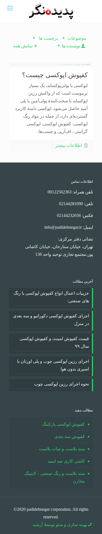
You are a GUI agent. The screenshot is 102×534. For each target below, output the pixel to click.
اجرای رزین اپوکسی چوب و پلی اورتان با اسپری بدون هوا (53, 365)
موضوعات (76, 38)
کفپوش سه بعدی (69, 436)
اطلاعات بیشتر (68, 145)
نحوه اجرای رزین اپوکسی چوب (61, 384)
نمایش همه (23, 45)
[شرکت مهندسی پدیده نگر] (51, 11)
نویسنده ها (71, 45)
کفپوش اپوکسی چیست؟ (55, 75)
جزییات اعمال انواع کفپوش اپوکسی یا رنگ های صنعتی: (51, 297)
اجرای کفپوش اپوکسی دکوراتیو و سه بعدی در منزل (51, 320)
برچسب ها (48, 38)
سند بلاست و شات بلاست (62, 448)
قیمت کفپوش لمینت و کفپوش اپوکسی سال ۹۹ (54, 342)
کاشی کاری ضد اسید (66, 461)
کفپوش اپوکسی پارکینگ (63, 424)
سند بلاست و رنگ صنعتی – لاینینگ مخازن (54, 477)
